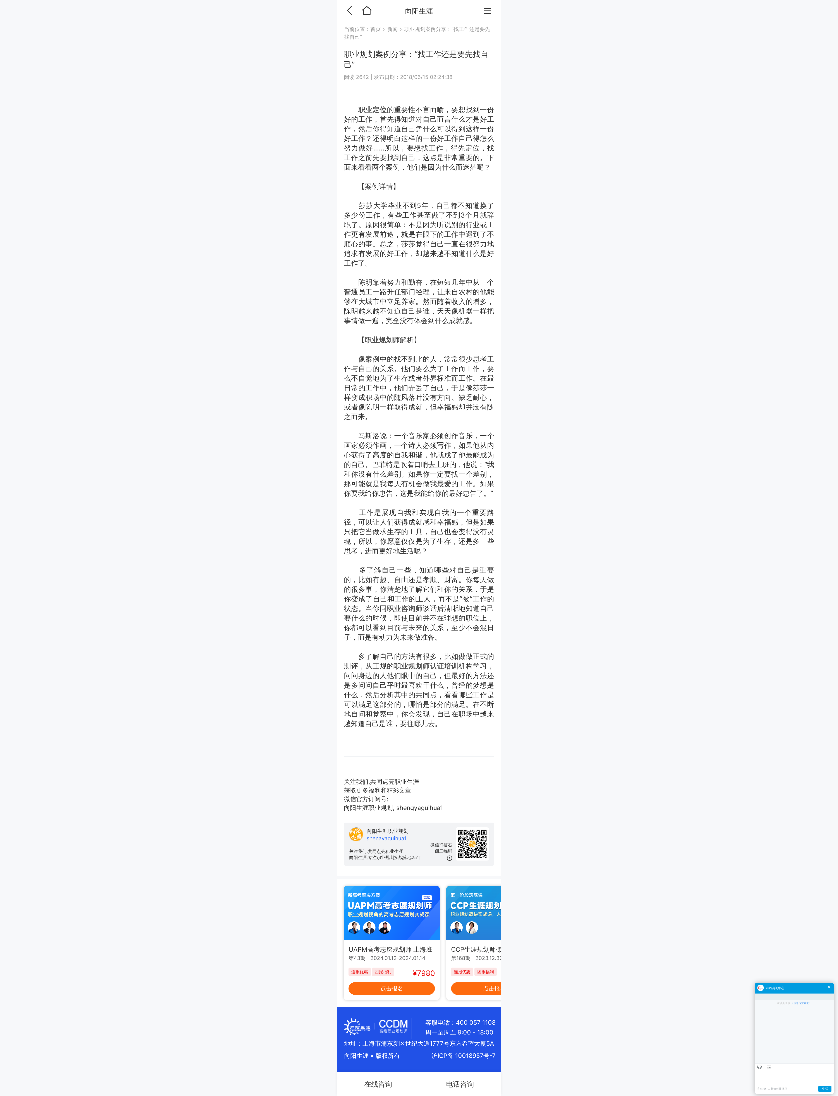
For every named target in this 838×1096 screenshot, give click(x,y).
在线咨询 (378, 1084)
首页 (376, 29)
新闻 (392, 29)
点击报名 (391, 988)
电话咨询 (460, 1084)
